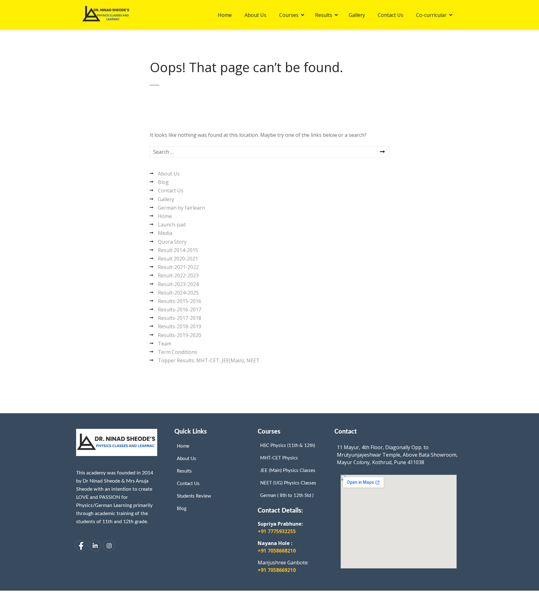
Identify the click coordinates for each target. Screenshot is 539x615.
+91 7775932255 (277, 531)
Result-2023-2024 (178, 284)
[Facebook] (81, 545)
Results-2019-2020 (179, 335)
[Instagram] (109, 545)
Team (164, 343)
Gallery (166, 199)
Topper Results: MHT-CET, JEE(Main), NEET (209, 360)
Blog (163, 182)
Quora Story (172, 241)
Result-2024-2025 (178, 292)
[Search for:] (269, 151)
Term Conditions (177, 352)
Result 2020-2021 (178, 258)
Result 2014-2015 (178, 250)
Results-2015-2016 (179, 301)
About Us (169, 173)
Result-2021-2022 (178, 267)
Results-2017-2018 (179, 318)
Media (165, 233)
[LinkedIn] (95, 545)
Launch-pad (172, 224)
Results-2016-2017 (179, 309)
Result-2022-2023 (178, 275)
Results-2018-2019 (179, 326)
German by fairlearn (181, 207)
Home (165, 216)
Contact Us (170, 190)
